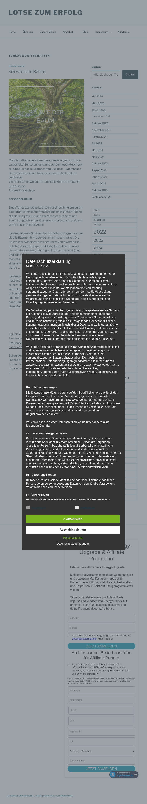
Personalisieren (73, 537)
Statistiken (87, 508)
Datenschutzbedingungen (73, 543)
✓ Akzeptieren (72, 518)
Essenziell (38, 508)
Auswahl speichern (73, 529)
